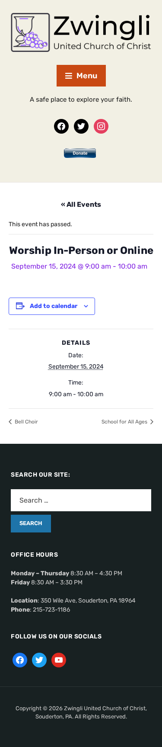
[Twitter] (81, 126)
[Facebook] (61, 126)
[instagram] (101, 126)
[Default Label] (58, 659)
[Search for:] (81, 500)
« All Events (81, 204)
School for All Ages (125, 422)
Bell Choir (25, 422)
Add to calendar (53, 306)
